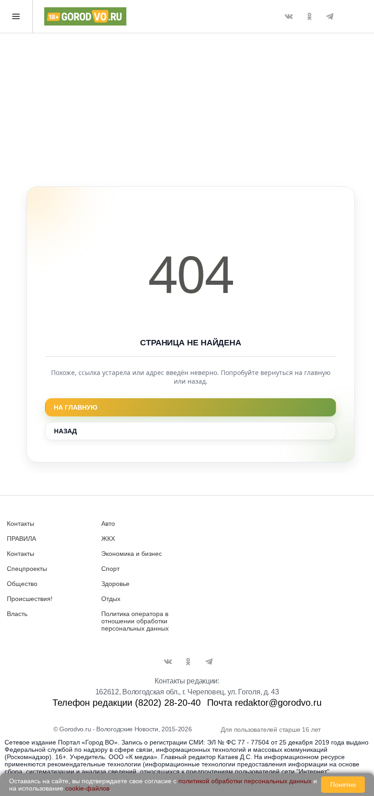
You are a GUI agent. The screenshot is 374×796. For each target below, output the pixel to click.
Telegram (330, 16)
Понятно (343, 784)
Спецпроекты (27, 568)
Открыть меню (16, 16)
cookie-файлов (87, 788)
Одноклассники (309, 16)
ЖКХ (108, 538)
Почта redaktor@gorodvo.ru (264, 703)
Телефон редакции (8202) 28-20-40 (126, 703)
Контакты (20, 523)
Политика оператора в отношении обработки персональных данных (135, 621)
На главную (75, 407)
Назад (65, 430)
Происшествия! (29, 598)
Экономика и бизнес (131, 553)
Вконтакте (289, 16)
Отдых (110, 598)
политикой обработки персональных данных (245, 781)
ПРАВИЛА (21, 538)
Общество (22, 583)
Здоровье (115, 583)
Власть (17, 613)
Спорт (110, 568)
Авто (108, 523)
